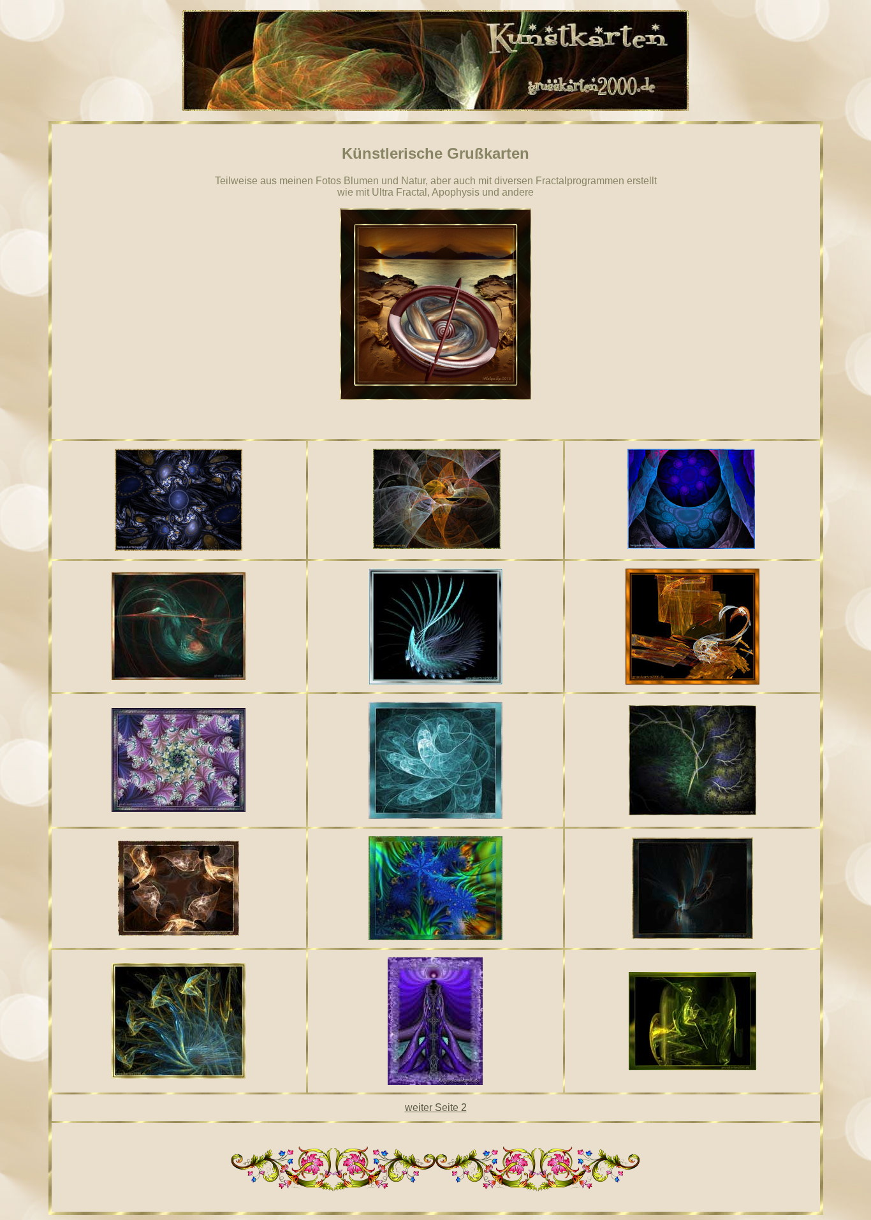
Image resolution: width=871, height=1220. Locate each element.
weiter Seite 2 (436, 1107)
